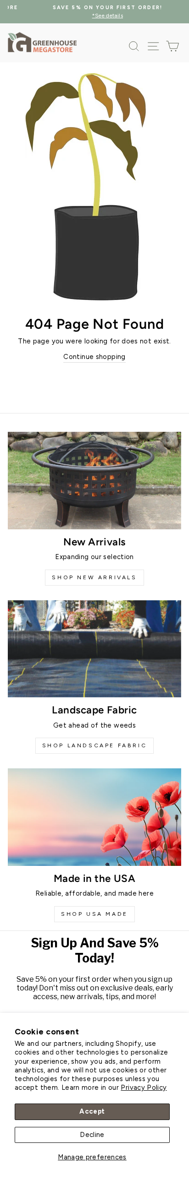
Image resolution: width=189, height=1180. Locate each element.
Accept (92, 1111)
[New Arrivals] (94, 480)
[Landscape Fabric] (94, 649)
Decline (92, 1135)
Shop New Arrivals (94, 577)
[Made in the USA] (94, 817)
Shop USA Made (94, 914)
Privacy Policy (144, 1087)
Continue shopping (94, 357)
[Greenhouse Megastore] (42, 42)
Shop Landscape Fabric (94, 745)
